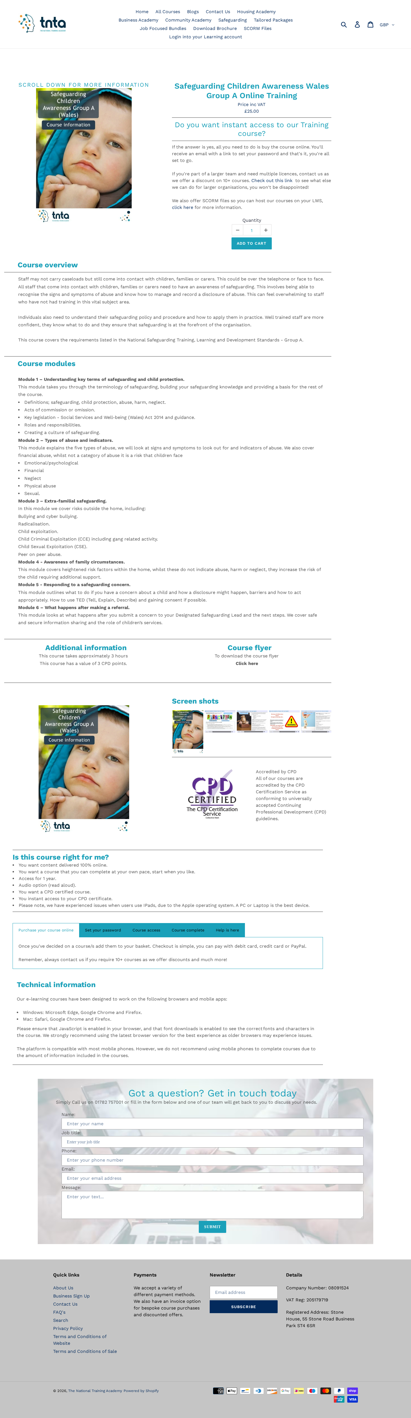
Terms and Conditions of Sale (85, 1351)
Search (60, 1320)
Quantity (251, 220)
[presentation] (167, 732)
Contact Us (65, 1304)
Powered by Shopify (141, 1391)
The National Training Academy (95, 1391)
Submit (212, 1227)
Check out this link (271, 180)
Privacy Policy (68, 1328)
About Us (63, 1287)
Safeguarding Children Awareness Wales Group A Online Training (251, 90)
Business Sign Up (71, 1296)
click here (182, 207)
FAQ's (59, 1312)
